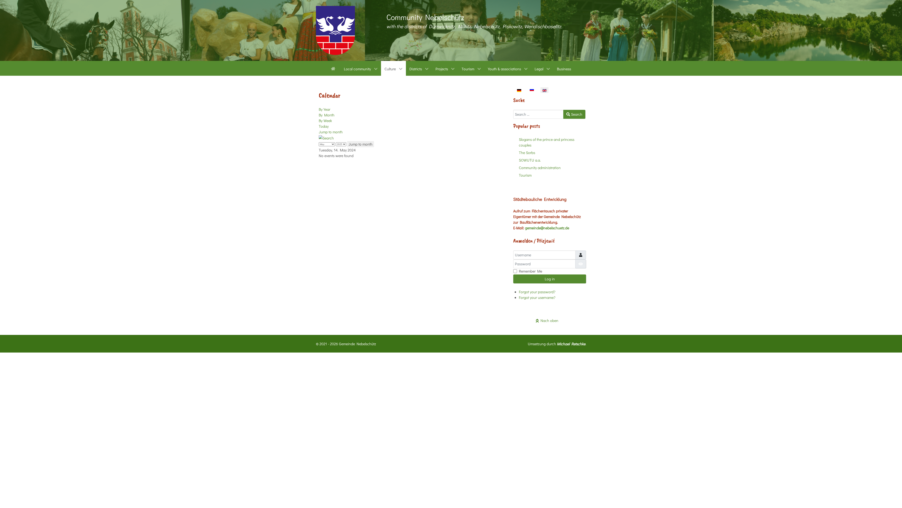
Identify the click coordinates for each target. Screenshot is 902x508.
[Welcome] (333, 68)
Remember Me (530, 271)
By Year (324, 109)
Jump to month (331, 131)
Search (576, 114)
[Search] (326, 137)
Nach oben (548, 320)
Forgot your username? (537, 297)
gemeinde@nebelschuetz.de (547, 227)
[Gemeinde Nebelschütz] (335, 30)
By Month (326, 114)
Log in (550, 278)
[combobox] (538, 114)
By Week (325, 120)
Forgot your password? (537, 291)
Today (324, 126)
